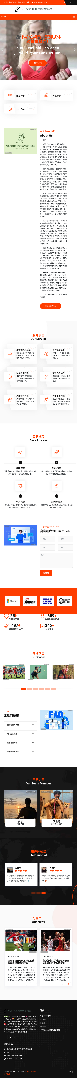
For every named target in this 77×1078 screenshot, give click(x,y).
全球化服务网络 (13, 725)
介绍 (45, 1016)
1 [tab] (23, 689)
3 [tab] (35, 689)
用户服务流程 (12, 734)
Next (72, 600)
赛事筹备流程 (12, 743)
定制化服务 (38, 63)
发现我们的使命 (50, 306)
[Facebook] (6, 1037)
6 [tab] (53, 689)
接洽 (50, 1030)
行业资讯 (43, 1023)
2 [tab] (29, 689)
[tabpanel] (14, 675)
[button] (74, 49)
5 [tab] (47, 689)
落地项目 (43, 1019)
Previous (5, 600)
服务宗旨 (43, 1026)
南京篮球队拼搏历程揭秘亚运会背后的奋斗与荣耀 (21, 961)
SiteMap (70, 1072)
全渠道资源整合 (13, 752)
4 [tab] (41, 689)
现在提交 (46, 573)
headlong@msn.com (40, 2)
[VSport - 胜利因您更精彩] (38, 9)
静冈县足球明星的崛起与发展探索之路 (56, 961)
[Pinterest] (15, 1037)
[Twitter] (10, 1037)
